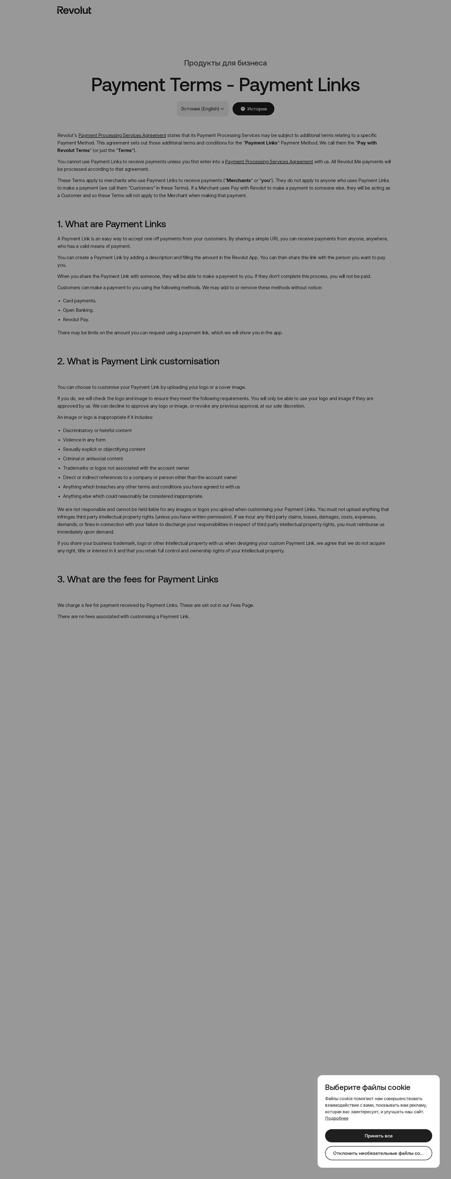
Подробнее (336, 1118)
